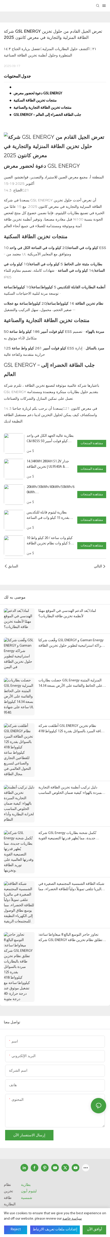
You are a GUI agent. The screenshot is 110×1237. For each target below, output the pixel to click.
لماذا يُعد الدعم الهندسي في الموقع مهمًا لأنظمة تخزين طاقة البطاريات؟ (67, 613)
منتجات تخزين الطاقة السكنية (35, 100)
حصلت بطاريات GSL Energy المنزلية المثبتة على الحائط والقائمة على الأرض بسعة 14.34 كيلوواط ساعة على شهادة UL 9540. (70, 684)
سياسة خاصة (72, 1219)
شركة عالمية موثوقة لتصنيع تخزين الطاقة (55, 385)
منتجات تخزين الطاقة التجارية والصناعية (43, 108)
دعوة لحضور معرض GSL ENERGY (38, 93)
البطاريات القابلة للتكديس (76, 287)
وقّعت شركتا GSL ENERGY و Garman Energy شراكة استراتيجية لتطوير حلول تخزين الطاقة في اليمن (71, 643)
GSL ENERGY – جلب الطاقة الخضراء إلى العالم (47, 115)
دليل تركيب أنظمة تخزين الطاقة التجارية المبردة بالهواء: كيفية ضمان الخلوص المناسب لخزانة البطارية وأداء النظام (71, 791)
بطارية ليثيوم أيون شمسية (29, 1191)
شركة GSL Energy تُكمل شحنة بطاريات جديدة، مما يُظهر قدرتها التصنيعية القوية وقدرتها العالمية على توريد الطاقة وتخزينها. (69, 836)
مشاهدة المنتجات (92, 443)
